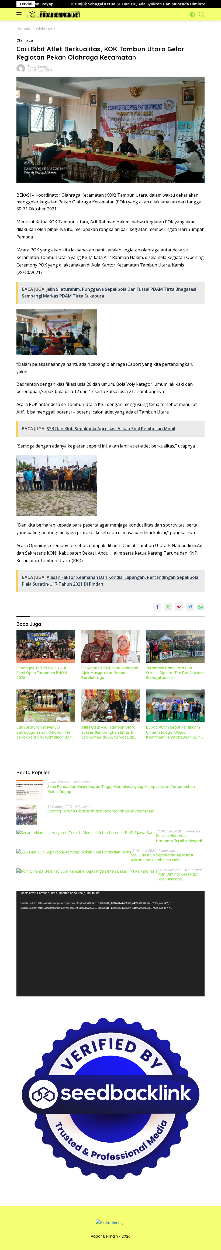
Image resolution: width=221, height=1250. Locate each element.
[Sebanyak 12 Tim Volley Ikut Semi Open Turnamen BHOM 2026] (45, 646)
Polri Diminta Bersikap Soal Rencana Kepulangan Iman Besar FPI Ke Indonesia (179, 877)
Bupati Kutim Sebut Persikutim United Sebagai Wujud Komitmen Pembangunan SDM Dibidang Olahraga (173, 732)
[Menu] (20, 14)
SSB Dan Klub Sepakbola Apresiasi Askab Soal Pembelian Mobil (162, 857)
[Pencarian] (201, 14)
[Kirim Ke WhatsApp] (200, 607)
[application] (110, 944)
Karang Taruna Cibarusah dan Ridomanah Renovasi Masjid (100, 811)
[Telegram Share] (190, 607)
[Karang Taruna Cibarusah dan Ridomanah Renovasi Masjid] (26, 815)
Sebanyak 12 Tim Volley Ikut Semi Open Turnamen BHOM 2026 (41, 672)
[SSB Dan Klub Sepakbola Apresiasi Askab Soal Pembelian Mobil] (73, 852)
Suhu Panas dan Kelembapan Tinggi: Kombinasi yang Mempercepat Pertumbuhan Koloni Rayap (121, 789)
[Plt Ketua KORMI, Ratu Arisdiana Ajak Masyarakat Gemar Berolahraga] (110, 646)
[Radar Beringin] (52, 14)
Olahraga (24, 40)
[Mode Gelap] (192, 14)
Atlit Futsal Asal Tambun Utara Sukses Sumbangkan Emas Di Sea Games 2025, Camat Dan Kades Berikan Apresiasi (108, 732)
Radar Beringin (38, 66)
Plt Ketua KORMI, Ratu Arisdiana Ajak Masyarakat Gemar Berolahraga (109, 672)
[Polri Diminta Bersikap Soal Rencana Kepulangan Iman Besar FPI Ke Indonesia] (87, 871)
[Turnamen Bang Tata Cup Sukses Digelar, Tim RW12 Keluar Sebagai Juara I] (175, 646)
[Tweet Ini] (168, 607)
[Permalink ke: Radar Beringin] (20, 68)
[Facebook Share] (157, 607)
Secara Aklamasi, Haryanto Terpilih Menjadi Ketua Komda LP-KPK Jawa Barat (179, 838)
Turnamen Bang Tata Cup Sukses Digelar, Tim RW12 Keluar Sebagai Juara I (175, 672)
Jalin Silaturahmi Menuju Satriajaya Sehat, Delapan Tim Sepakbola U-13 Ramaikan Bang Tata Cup (45, 732)
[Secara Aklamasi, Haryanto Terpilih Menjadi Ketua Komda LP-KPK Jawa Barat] (86, 832)
